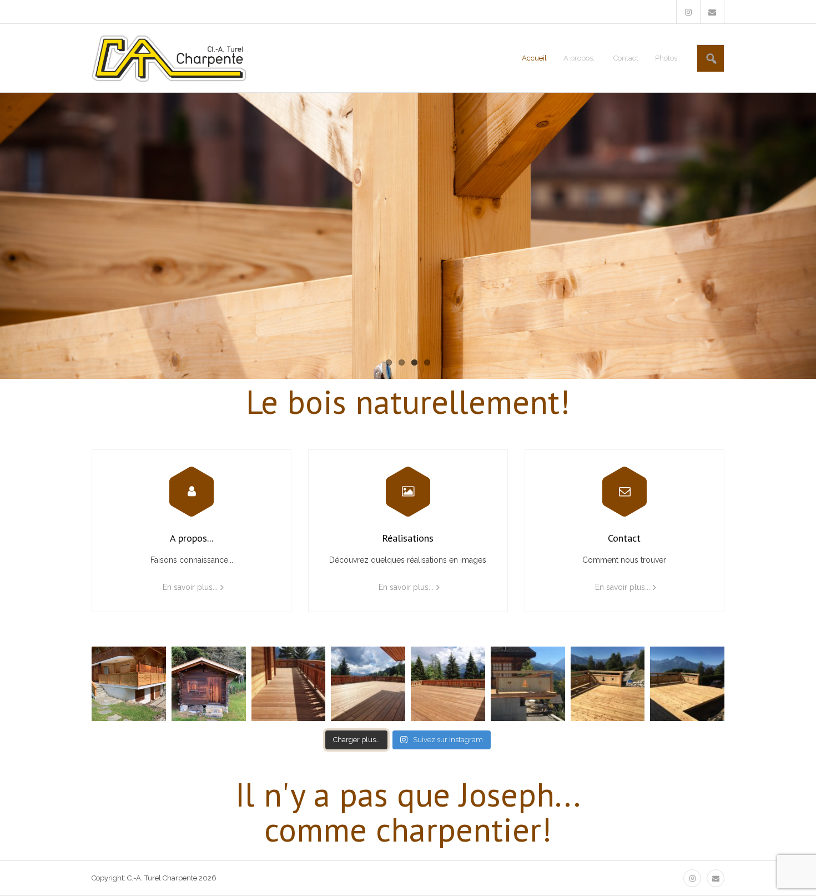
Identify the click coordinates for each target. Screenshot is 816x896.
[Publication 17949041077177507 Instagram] (528, 684)
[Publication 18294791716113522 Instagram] (129, 684)
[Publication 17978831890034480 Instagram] (608, 684)
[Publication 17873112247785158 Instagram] (448, 684)
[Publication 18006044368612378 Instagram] (209, 684)
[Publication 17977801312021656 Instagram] (687, 684)
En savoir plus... (190, 587)
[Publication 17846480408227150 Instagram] (368, 684)
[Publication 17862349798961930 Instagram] (288, 684)
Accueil (534, 58)
